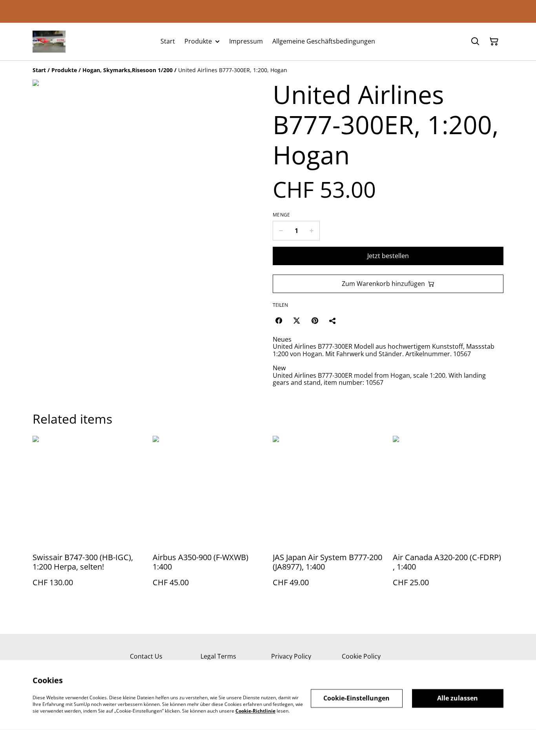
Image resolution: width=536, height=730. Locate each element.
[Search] (475, 41)
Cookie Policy (361, 656)
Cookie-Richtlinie (255, 710)
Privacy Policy (291, 656)
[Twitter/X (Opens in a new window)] (297, 320)
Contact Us (146, 656)
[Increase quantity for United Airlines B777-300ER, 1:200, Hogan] (312, 230)
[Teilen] (333, 320)
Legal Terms (218, 656)
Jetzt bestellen (388, 255)
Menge (281, 215)
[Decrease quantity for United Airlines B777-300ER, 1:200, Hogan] (281, 230)
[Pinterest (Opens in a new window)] (315, 320)
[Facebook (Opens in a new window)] (278, 320)
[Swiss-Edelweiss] (49, 42)
